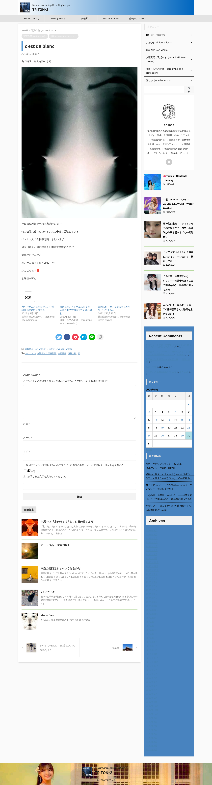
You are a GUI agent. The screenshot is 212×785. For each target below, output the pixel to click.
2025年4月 (152, 594)
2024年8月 (152, 626)
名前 (26, 423)
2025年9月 (152, 574)
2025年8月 (152, 578)
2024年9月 (152, 622)
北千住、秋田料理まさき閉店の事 (162, 359)
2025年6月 (152, 586)
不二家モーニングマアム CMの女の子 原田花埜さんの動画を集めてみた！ (169, 353)
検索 (188, 89)
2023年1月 (151, 701)
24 (149, 435)
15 (182, 419)
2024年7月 (151, 630)
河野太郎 (72, 353)
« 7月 (149, 449)
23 (188, 427)
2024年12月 (152, 610)
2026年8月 (152, 530)
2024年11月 (152, 614)
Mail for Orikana (111, 18)
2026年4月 (152, 546)
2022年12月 (152, 705)
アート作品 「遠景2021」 (56, 545)
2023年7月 (151, 677)
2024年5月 (152, 638)
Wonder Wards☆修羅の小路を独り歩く (112, 768)
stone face (47, 615)
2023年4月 (152, 689)
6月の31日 (151, 366)
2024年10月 (152, 618)
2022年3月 (151, 741)
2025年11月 (152, 566)
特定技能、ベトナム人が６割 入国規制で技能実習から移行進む (76, 310)
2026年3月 (152, 550)
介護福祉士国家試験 (46, 353)
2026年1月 (151, 558)
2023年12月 (152, 657)
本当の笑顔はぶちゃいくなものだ (60, 568)
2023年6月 (152, 681)
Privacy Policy (58, 18)
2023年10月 (152, 665)
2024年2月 (151, 649)
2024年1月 (151, 653)
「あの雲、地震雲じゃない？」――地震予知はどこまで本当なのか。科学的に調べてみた (169, 497)
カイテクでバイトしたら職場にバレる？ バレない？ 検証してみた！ (178, 256)
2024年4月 (152, 642)
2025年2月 (151, 602)
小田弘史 (183, 371)
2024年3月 (152, 645)
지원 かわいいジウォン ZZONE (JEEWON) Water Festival (178, 204)
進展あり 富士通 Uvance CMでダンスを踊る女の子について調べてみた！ (168, 346)
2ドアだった (48, 591)
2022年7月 (151, 725)
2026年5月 (152, 542)
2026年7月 (151, 534)
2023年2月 (151, 697)
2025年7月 (151, 582)
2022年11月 (152, 709)
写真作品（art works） (36, 349)
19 (162, 427)
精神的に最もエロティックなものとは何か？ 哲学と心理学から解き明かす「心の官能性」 (169, 476)
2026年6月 (152, 538)
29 (182, 435)
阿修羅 (84, 18)
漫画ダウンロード (137, 18)
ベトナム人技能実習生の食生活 (161, 371)
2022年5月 (151, 733)
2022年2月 (151, 745)
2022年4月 (151, 737)
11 (156, 419)
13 (168, 419)
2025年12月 (152, 562)
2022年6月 (151, 729)
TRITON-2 (40, 10)
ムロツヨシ (30, 353)
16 (188, 419)
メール (27, 437)
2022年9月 (151, 717)
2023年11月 (152, 661)
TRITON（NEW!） (31, 18)
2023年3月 (152, 693)
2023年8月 (152, 673)
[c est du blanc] (83, 337)
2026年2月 (151, 554)
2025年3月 (152, 598)
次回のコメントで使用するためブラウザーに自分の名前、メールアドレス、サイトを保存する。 (76, 465)
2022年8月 (151, 721)
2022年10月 (152, 713)
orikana (181, 354)
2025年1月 (151, 606)
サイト (26, 451)
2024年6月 (152, 634)
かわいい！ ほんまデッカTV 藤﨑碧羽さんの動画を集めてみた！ (178, 309)
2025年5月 (152, 590)
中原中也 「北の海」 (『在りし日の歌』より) (68, 521)
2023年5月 (152, 685)
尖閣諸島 (62, 353)
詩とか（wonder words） (62, 349)
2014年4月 (151, 749)
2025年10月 (152, 570)
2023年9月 (152, 669)
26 (162, 435)
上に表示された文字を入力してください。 (45, 476)
